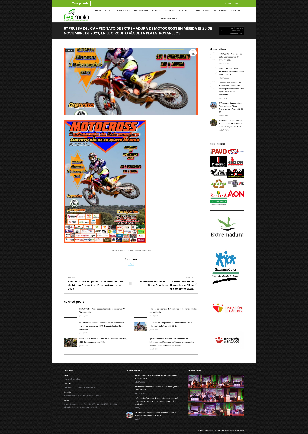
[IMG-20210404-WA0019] (237, 410)
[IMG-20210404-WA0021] (209, 410)
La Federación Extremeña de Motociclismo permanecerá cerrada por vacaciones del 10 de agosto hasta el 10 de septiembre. (101, 326)
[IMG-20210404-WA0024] (223, 395)
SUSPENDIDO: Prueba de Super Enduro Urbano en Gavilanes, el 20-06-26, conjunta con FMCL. (103, 340)
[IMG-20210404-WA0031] (195, 382)
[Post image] (70, 313)
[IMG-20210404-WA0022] (195, 410)
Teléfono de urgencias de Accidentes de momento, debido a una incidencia (173, 310)
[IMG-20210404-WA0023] (237, 395)
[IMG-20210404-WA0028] (237, 382)
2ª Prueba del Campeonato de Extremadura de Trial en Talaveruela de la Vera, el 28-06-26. (171, 324)
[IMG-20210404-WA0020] (223, 410)
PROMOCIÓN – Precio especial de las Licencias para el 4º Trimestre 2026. (102, 310)
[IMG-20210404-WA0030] (209, 382)
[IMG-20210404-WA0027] (195, 395)
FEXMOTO (69, 50)
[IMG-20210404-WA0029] (223, 382)
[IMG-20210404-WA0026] (209, 395)
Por (131, 250)
